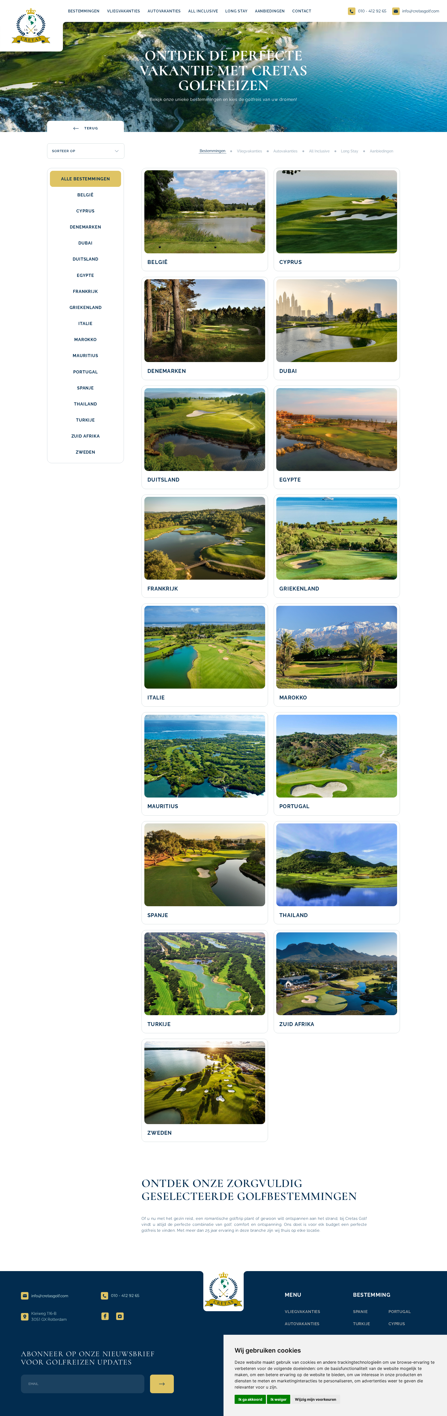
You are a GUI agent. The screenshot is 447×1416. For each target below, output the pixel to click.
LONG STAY (236, 11)
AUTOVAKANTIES (164, 11)
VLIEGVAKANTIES (123, 11)
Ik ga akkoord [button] (250, 1399)
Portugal (400, 1311)
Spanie (360, 1311)
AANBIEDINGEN (270, 11)
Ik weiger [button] (279, 1399)
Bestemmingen (84, 11)
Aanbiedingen (381, 151)
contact (302, 11)
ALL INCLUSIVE (203, 11)
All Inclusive (319, 151)
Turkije (361, 1324)
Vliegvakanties (249, 151)
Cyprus (397, 1324)
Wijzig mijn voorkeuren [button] (315, 1399)
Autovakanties (285, 151)
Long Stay (349, 151)
